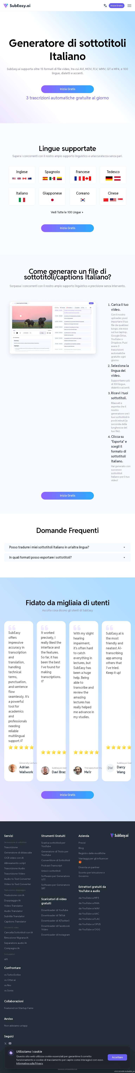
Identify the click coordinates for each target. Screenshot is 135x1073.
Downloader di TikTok (53, 915)
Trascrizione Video (14, 873)
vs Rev (7, 985)
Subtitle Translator (14, 916)
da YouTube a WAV (89, 908)
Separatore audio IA (15, 943)
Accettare (117, 1057)
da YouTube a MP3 (89, 897)
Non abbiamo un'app (16, 1025)
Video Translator (13, 905)
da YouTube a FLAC (89, 918)
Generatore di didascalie (18, 852)
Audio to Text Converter (17, 878)
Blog (81, 848)
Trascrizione (11, 847)
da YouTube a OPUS (90, 924)
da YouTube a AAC (89, 913)
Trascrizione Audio (14, 868)
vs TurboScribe (12, 974)
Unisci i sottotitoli (50, 870)
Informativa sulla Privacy (29, 1063)
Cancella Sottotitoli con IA (18, 932)
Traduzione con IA (14, 895)
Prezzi (82, 842)
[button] (105, 5)
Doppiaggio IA (12, 900)
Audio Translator (13, 911)
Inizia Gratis (117, 5)
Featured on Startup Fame (18, 1008)
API (6, 959)
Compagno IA (12, 948)
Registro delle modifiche (92, 853)
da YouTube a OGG (89, 929)
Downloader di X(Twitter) (55, 920)
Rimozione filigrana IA (16, 937)
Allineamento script (15, 863)
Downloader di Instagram (55, 934)
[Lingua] (105, 5)
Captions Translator (15, 921)
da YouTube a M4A (89, 903)
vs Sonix (8, 990)
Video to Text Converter (17, 884)
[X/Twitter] (5, 1044)
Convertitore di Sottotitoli (55, 860)
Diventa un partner (89, 867)
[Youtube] (10, 1043)
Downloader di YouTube (54, 910)
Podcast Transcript (51, 865)
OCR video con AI (14, 857)
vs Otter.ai (10, 980)
